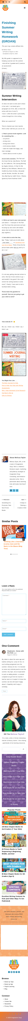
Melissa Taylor (20, 457)
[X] (6, 2)
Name (5, 621)
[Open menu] (24, 7)
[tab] (10, 554)
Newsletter (8, 1004)
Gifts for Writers (7, 395)
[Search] (23, 749)
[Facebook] (3, 2)
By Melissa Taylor (6, 49)
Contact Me (8, 1001)
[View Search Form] (25, 2)
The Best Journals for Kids (10, 383)
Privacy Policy (9, 1006)
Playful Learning (9, 986)
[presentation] (14, 532)
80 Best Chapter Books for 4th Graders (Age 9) (13, 875)
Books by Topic (9, 982)
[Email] (17, 1014)
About (6, 999)
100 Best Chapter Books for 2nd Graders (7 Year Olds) (12, 828)
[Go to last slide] (4, 539)
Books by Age (9, 984)
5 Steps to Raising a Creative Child (22, 503)
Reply (4, 691)
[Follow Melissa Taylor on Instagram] (17, 490)
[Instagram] (9, 2)
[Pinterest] (20, 1014)
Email (5, 628)
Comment (6, 595)
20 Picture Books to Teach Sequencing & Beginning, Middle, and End (12, 851)
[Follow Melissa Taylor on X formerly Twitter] (14, 490)
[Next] (23, 539)
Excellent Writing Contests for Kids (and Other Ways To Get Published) (13, 898)
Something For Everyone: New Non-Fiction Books (6, 505)
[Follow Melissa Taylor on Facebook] (11, 490)
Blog (6, 989)
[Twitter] (11, 1014)
